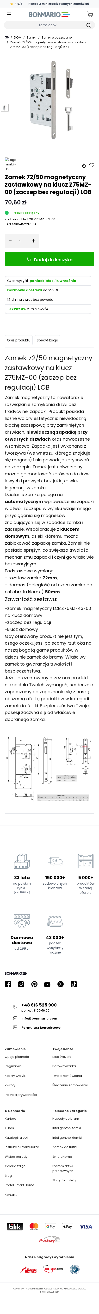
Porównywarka (64, 1066)
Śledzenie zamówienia (70, 1085)
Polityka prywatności (21, 1094)
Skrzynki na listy (64, 1180)
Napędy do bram (65, 1118)
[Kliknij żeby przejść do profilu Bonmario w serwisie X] (60, 984)
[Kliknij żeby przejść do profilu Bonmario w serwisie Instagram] (21, 984)
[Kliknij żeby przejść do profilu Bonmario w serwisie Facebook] (8, 984)
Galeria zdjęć (15, 1166)
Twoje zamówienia (67, 1075)
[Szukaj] (88, 25)
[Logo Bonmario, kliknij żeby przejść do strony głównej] (49, 14)
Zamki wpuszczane (57, 37)
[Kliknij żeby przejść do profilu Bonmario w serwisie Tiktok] (74, 984)
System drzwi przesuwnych (62, 1168)
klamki (35, 592)
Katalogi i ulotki (16, 1137)
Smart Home (62, 1156)
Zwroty (10, 1085)
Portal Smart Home (19, 1185)
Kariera (10, 1118)
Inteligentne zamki (66, 1128)
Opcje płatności (17, 1056)
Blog (8, 1175)
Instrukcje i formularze (22, 1147)
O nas (9, 1128)
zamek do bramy (45, 657)
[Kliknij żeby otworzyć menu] (9, 14)
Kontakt (11, 1194)
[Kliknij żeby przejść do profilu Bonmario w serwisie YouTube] (47, 984)
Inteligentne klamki (67, 1137)
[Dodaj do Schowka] (91, 165)
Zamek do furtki (64, 1147)
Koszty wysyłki (15, 1075)
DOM (17, 37)
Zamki (31, 37)
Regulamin (13, 1066)
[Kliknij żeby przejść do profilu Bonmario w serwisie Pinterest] (34, 984)
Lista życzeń (61, 1056)
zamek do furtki (21, 706)
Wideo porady (16, 1156)
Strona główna (7, 37)
